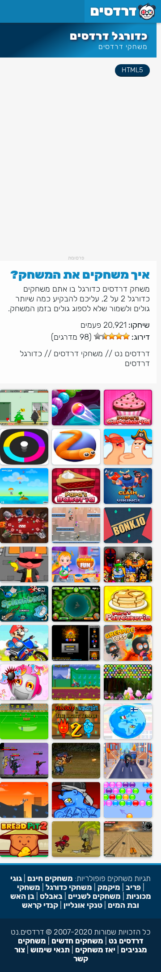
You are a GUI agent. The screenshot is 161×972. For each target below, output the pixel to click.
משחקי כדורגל (69, 887)
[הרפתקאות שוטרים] (24, 815)
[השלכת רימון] (128, 658)
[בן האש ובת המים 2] (76, 737)
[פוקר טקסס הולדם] (24, 541)
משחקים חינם (50, 878)
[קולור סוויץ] (24, 462)
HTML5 (132, 70)
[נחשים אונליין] (76, 462)
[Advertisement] (80, 175)
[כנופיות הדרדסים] (76, 815)
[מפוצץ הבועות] (24, 619)
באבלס (51, 896)
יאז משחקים (95, 949)
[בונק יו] (128, 541)
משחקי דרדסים (123, 46)
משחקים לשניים (94, 896)
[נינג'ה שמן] (24, 423)
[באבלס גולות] (76, 423)
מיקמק (108, 887)
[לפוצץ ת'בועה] (128, 815)
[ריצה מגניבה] (128, 776)
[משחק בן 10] (76, 619)
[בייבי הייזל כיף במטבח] (76, 580)
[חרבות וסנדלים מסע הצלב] (128, 580)
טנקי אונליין (83, 905)
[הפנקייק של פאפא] (128, 619)
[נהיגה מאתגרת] (128, 855)
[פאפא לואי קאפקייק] (128, 423)
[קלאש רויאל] (128, 501)
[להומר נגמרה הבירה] (76, 698)
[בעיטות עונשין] (24, 737)
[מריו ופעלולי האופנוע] (24, 658)
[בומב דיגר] (76, 658)
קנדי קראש (40, 905)
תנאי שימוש (50, 949)
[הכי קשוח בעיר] (76, 855)
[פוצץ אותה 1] (24, 698)
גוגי (16, 878)
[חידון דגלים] (128, 737)
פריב (133, 887)
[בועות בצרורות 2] (24, 580)
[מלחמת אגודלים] (128, 462)
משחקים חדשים (77, 940)
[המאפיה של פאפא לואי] (76, 501)
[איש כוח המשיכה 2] (76, 541)
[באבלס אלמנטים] (128, 698)
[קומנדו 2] (76, 776)
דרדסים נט (132, 353)
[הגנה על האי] (24, 501)
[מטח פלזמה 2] (24, 776)
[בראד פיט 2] (24, 855)
